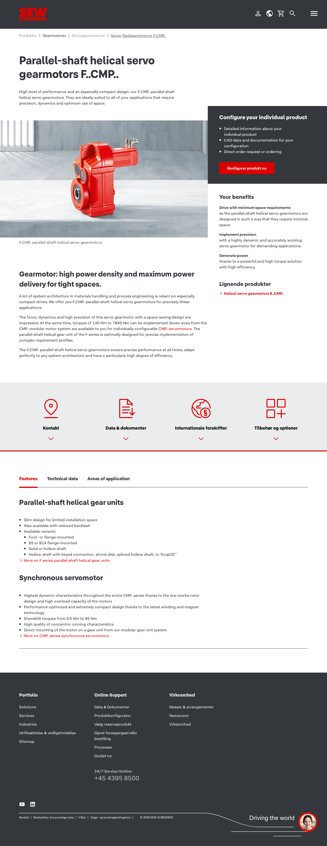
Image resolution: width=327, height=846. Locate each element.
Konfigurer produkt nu (246, 168)
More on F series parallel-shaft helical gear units (67, 560)
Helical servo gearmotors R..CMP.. (254, 293)
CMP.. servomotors (175, 328)
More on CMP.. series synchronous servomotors (66, 636)
